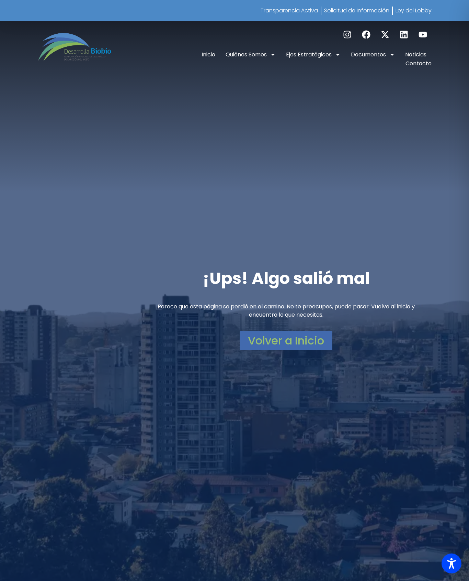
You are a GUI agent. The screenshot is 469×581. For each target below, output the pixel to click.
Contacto (418, 63)
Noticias (415, 54)
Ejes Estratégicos (309, 54)
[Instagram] (347, 34)
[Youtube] (423, 34)
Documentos (368, 54)
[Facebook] (366, 34)
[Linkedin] (404, 34)
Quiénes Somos (246, 54)
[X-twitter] (385, 34)
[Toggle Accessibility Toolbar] (451, 563)
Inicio (208, 54)
